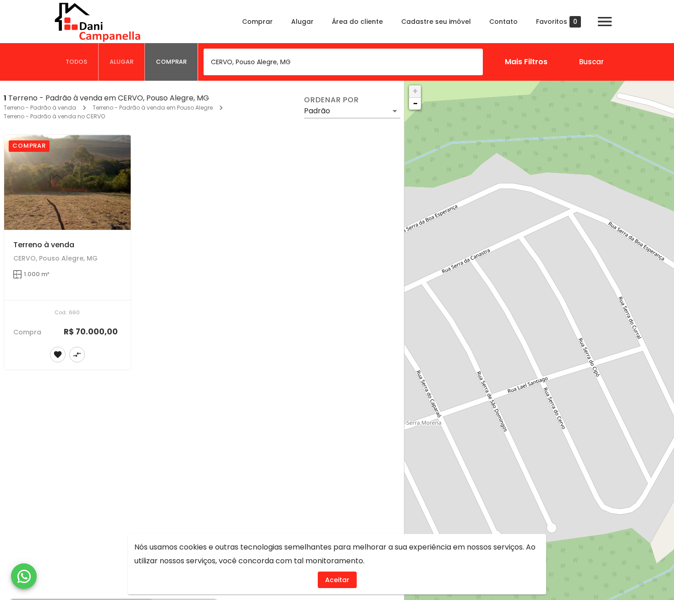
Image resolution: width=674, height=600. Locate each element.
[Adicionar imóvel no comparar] (77, 354)
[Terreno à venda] (67, 182)
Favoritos (556, 22)
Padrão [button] (317, 111)
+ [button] (415, 91)
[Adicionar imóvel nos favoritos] (58, 354)
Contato (503, 21)
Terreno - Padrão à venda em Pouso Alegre (153, 107)
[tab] (77, 62)
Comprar (257, 21)
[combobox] (343, 62)
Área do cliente (357, 21)
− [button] (415, 103)
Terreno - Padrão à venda (40, 107)
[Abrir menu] (604, 21)
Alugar (302, 21)
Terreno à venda (43, 244)
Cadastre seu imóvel (436, 21)
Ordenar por (331, 100)
